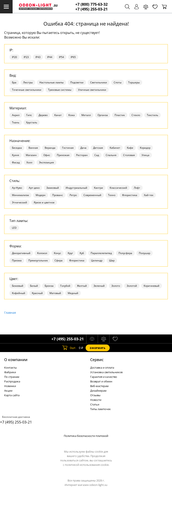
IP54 (61, 57)
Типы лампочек (100, 409)
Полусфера (125, 253)
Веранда (50, 148)
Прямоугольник (38, 260)
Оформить (97, 348)
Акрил (16, 115)
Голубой (65, 286)
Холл (29, 162)
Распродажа (12, 381)
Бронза (49, 286)
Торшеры (134, 82)
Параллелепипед (101, 253)
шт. (73, 348)
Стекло (136, 115)
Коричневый (151, 286)
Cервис (97, 359)
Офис (46, 155)
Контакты (10, 367)
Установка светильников (106, 372)
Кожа (71, 115)
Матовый (55, 293)
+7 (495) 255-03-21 (91, 9)
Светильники (98, 82)
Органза (103, 115)
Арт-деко (34, 188)
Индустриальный (76, 188)
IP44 (49, 57)
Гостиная (68, 148)
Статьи (94, 404)
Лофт (137, 188)
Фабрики (10, 372)
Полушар (144, 253)
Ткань (15, 122)
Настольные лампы (51, 82)
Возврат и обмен (101, 381)
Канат (58, 115)
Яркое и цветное (44, 202)
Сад (96, 155)
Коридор (145, 148)
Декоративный (21, 253)
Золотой (132, 286)
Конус (57, 253)
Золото (115, 286)
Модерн (41, 195)
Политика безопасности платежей (86, 436)
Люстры (28, 82)
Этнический (19, 202)
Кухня (15, 155)
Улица (145, 155)
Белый (34, 286)
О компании (15, 359)
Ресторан (82, 155)
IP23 (26, 57)
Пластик (120, 115)
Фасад (16, 162)
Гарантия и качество (103, 377)
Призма (17, 260)
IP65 (73, 57)
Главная (10, 313)
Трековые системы (59, 90)
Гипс (29, 115)
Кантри (98, 188)
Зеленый (99, 286)
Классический (118, 188)
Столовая (129, 155)
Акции (8, 390)
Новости (95, 400)
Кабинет (115, 148)
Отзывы (95, 395)
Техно (111, 195)
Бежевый (17, 286)
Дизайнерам (98, 390)
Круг (70, 253)
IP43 (37, 57)
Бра (14, 82)
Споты (117, 82)
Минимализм (20, 195)
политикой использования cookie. (87, 465)
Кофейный (18, 293)
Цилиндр (96, 260)
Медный (73, 293)
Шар (112, 260)
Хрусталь (31, 122)
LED (14, 228)
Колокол (42, 253)
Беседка (17, 148)
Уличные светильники (92, 90)
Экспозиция (46, 162)
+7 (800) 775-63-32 (91, 4)
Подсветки (76, 82)
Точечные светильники (26, 90)
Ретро (73, 195)
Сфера (59, 260)
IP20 (14, 57)
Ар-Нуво (17, 188)
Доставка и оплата (102, 367)
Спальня (111, 155)
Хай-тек (148, 195)
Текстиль (152, 115)
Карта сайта (12, 395)
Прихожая (63, 155)
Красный (37, 293)
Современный (92, 195)
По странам (11, 377)
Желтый (82, 286)
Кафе (130, 148)
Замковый (52, 188)
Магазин (31, 155)
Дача (83, 148)
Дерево (43, 115)
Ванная (33, 148)
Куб (82, 253)
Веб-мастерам (99, 386)
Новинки (10, 386)
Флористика (129, 195)
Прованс (57, 195)
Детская (98, 148)
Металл (86, 115)
